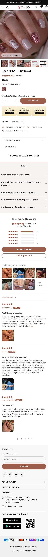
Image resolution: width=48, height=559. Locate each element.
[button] (3, 7)
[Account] (36, 7)
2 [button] (21, 439)
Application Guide (27, 96)
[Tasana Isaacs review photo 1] (8, 426)
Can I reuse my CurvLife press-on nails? (18, 207)
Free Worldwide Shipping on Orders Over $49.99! (24, 2)
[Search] (7, 7)
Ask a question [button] (24, 255)
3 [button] (25, 439)
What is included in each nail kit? (16, 175)
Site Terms (17, 550)
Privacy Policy (30, 550)
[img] (7, 304)
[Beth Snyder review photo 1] (8, 335)
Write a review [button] (24, 249)
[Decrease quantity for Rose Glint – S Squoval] (4, 101)
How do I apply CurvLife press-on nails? (19, 192)
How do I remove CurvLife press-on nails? (19, 200)
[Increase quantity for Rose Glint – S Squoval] (15, 101)
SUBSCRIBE (24, 466)
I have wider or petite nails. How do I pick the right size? (21, 183)
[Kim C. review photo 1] (8, 384)
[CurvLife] (24, 7)
